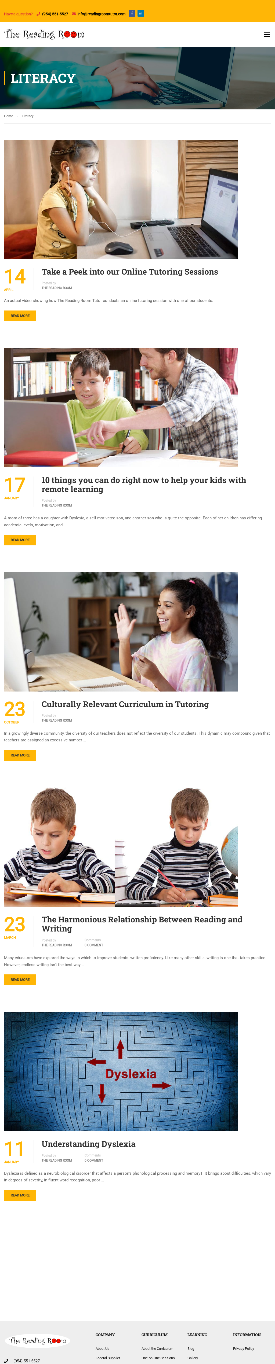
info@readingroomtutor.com (103, 14)
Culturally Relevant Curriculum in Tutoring (125, 704)
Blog (190, 1349)
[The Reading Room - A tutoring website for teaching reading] (44, 37)
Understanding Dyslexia (89, 1143)
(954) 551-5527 (55, 14)
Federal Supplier (108, 1358)
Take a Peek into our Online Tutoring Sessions (130, 271)
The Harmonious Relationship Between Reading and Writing (142, 924)
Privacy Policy (243, 1349)
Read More (20, 316)
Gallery (192, 1358)
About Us (102, 1349)
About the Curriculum (157, 1349)
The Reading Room (57, 288)
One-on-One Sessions (158, 1358)
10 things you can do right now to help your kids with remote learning (144, 484)
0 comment (94, 945)
